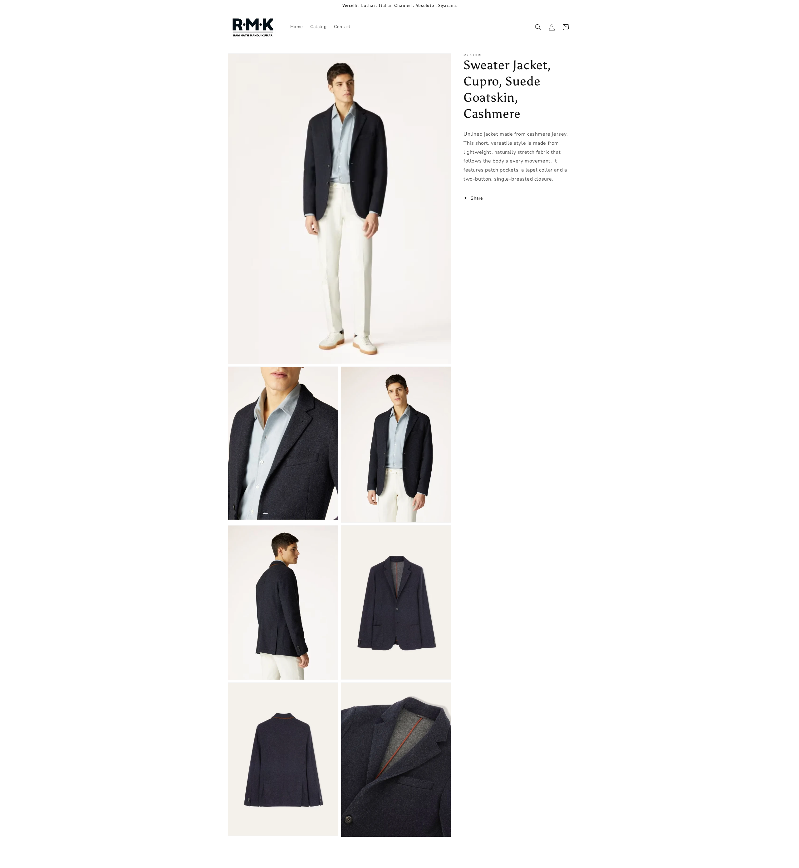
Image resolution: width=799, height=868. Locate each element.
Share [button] (477, 198)
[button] (538, 27)
